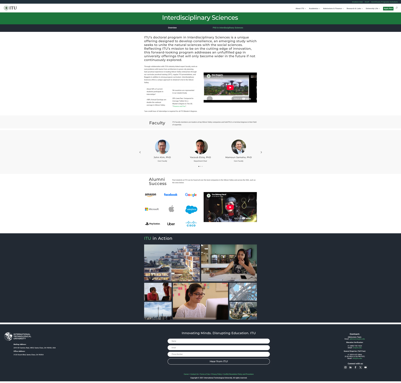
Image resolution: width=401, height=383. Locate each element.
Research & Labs (354, 8)
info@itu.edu (357, 358)
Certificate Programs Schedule (384, 2)
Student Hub (357, 2)
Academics (313, 8)
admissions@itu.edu (357, 339)
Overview (172, 27)
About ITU (300, 8)
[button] (140, 152)
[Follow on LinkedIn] (350, 367)
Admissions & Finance (332, 8)
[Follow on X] (360, 367)
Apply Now (388, 8)
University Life (372, 8)
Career (186, 374)
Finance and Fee (179, 106)
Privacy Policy (216, 374)
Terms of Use (205, 374)
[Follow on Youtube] (365, 367)
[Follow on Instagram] (345, 367)
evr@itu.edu (357, 348)
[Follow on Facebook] (355, 367)
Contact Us (194, 374)
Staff (367, 2)
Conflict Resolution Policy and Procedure (238, 374)
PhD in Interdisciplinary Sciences (228, 27)
